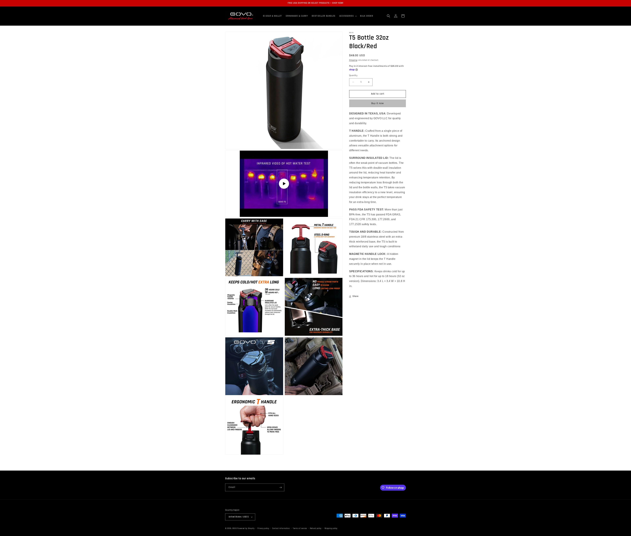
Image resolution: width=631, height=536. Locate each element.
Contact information (281, 528)
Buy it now (377, 103)
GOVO (234, 528)
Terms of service (300, 528)
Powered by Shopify (246, 528)
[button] (347, 15)
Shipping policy (331, 528)
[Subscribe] (280, 487)
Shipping (353, 60)
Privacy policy (263, 528)
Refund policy (315, 528)
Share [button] (355, 296)
